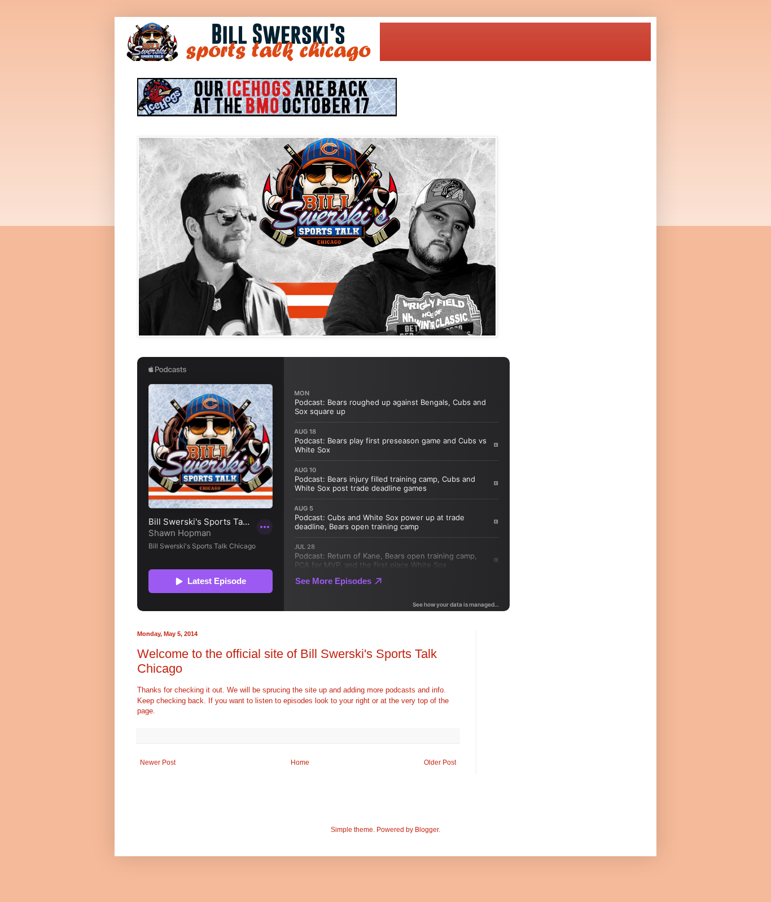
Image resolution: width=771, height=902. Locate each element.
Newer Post (158, 762)
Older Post (440, 762)
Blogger (427, 830)
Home (300, 762)
